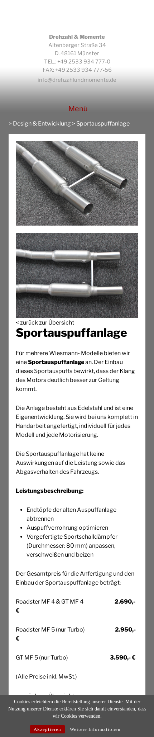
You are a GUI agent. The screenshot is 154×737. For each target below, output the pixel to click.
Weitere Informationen (95, 729)
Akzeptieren (47, 729)
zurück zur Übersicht (47, 322)
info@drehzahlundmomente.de (77, 80)
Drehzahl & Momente (77, 16)
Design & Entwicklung (42, 123)
